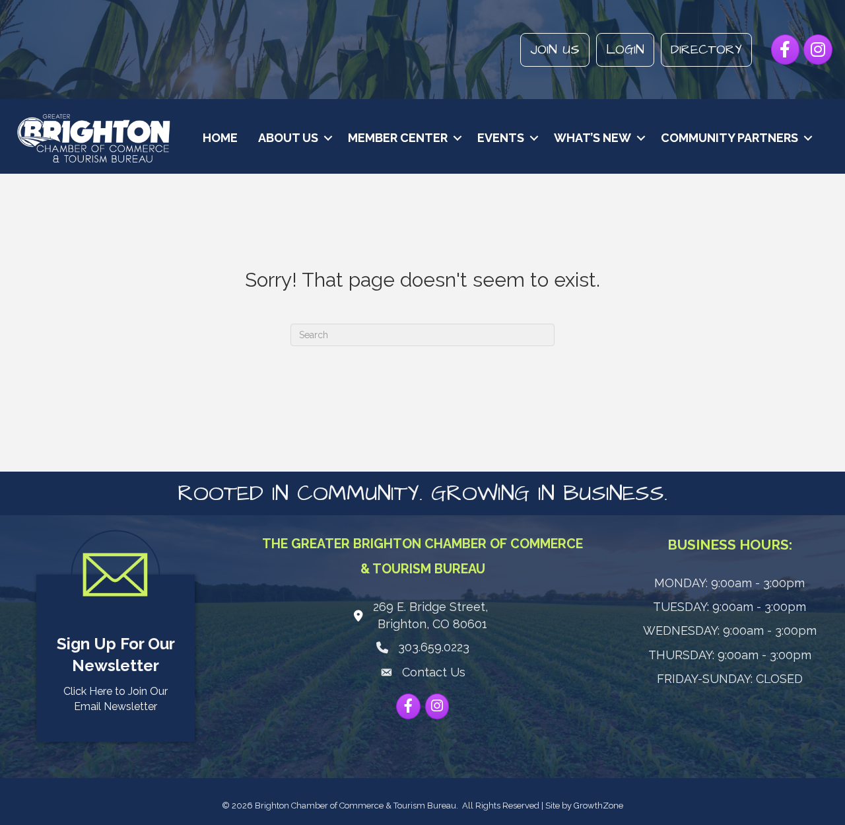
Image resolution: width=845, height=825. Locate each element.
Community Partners (729, 138)
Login (625, 49)
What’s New (592, 138)
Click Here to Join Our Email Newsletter (115, 699)
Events (500, 138)
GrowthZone (598, 805)
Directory (706, 49)
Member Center (398, 138)
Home (220, 138)
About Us (288, 138)
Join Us (555, 49)
